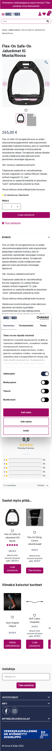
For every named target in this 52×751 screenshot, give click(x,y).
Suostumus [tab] (9, 325)
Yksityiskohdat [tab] (26, 325)
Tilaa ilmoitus (34, 570)
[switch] (45, 382)
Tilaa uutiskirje (26, 685)
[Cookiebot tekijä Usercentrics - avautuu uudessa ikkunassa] (37, 318)
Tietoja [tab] (43, 325)
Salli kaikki (26, 412)
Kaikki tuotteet (14, 30)
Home (4, 30)
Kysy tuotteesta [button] (13, 223)
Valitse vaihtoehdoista (12, 644)
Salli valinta (26, 421)
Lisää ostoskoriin (26, 215)
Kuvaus (6, 237)
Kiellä (26, 430)
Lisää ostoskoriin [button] (12, 569)
